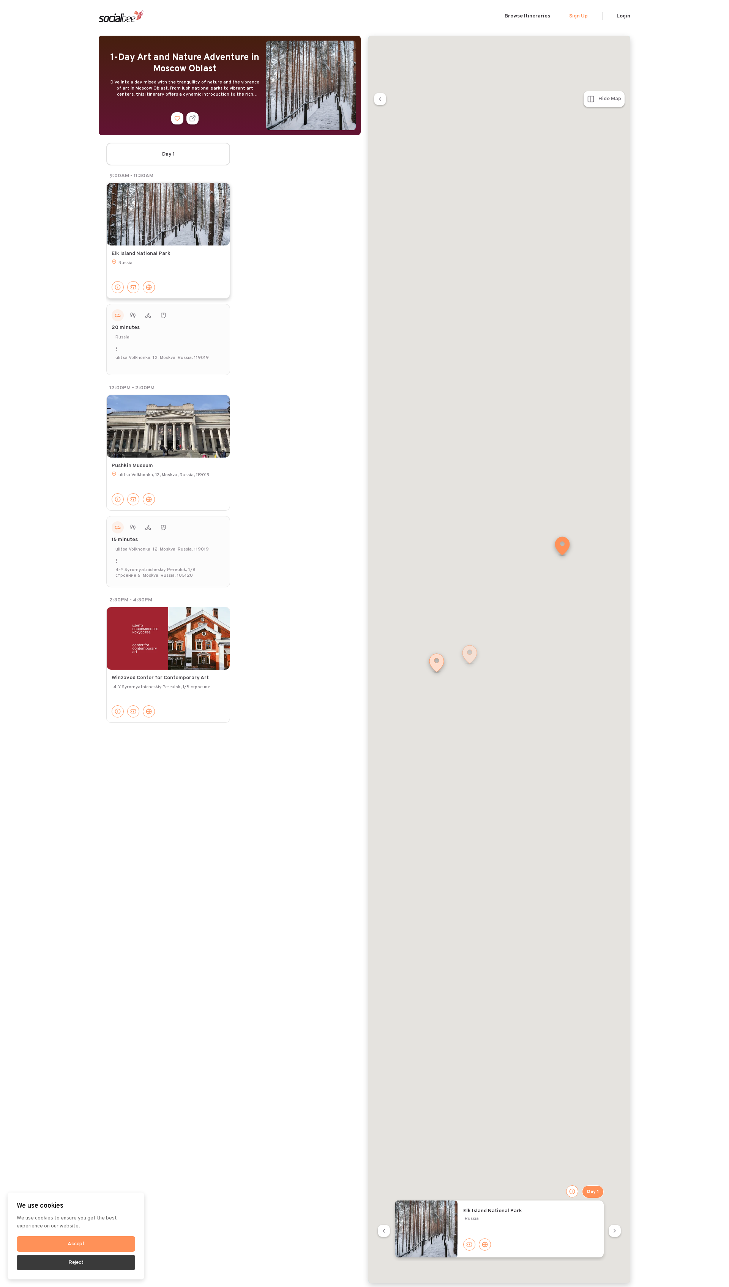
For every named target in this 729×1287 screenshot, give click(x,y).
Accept (76, 1244)
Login (623, 16)
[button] (562, 546)
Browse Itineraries (527, 16)
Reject (76, 1262)
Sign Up (578, 16)
